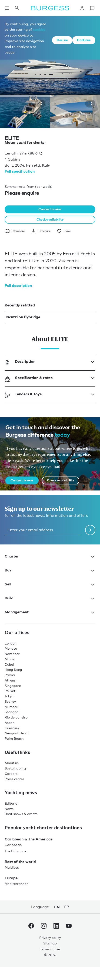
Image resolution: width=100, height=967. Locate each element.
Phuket (10, 691)
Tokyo (9, 696)
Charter (12, 556)
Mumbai (11, 707)
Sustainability (16, 768)
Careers (11, 774)
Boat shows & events (21, 814)
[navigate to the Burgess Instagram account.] (44, 927)
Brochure (45, 231)
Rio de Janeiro (16, 717)
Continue (84, 40)
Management (17, 612)
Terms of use (50, 949)
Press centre (14, 779)
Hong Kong (13, 670)
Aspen (9, 723)
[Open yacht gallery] (40, 103)
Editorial (11, 803)
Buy (8, 570)
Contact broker (49, 209)
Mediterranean (16, 884)
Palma (10, 675)
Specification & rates (34, 377)
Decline (62, 40)
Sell (8, 584)
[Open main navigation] (7, 8)
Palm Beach (14, 738)
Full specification (20, 171)
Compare (19, 231)
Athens (10, 680)
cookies (39, 29)
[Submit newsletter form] (90, 530)
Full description (18, 285)
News (9, 809)
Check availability (50, 219)
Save (67, 231)
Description (25, 361)
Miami (10, 659)
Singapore (13, 686)
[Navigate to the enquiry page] (92, 8)
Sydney (10, 701)
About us (12, 763)
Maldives (12, 867)
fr (66, 907)
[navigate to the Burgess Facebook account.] (31, 927)
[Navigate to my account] (82, 8)
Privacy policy (50, 938)
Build (9, 598)
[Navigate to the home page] (50, 8)
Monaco (11, 648)
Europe (11, 878)
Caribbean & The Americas (29, 839)
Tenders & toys (28, 394)
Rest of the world (20, 861)
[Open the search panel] (17, 8)
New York (12, 654)
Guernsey (12, 728)
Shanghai (12, 712)
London (10, 643)
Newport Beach (17, 733)
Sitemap (50, 943)
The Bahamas (15, 851)
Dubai (9, 664)
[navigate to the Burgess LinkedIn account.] (56, 927)
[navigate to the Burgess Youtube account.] (69, 927)
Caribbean (13, 845)
